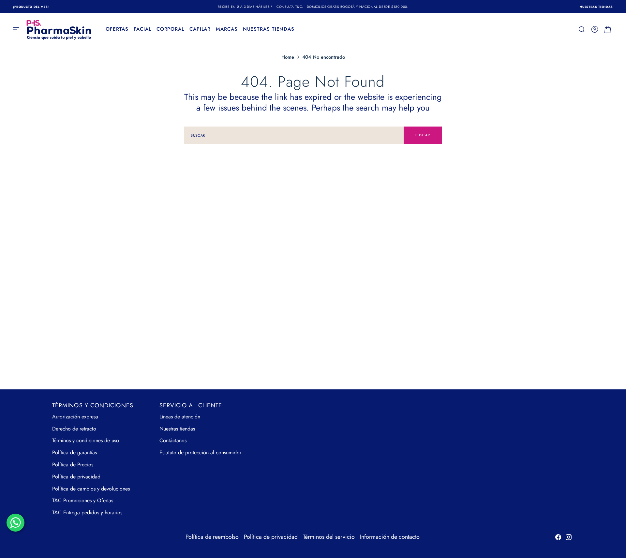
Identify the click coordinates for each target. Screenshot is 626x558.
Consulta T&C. (289, 6)
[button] (18, 29)
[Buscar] (581, 29)
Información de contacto (390, 537)
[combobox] (294, 135)
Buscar (422, 135)
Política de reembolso (212, 537)
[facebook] (558, 537)
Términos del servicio (329, 537)
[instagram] (568, 537)
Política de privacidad (271, 537)
